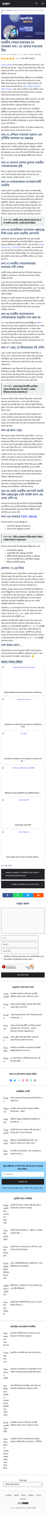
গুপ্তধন (6, 3)
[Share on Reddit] (38, 895)
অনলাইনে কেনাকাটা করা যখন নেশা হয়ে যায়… (26, 884)
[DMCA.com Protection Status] (23, 1503)
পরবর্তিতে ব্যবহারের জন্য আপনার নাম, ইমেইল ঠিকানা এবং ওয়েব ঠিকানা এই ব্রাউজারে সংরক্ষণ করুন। (24, 957)
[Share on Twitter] (28, 895)
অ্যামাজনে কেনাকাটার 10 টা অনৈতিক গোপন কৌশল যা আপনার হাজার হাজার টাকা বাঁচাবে (22, 874)
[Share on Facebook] (7, 895)
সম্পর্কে (38, 1495)
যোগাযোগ (23, 1499)
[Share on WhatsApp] (18, 895)
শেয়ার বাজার (9, 10)
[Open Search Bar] (36, 3)
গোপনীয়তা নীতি (28, 1188)
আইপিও (39, 323)
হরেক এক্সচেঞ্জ (29, 516)
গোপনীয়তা (8, 1495)
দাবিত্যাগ (23, 1495)
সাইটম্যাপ (31, 1495)
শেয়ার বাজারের (6, 65)
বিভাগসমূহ (23, 1480)
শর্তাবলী (16, 1495)
